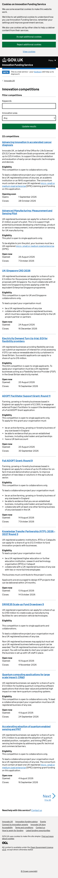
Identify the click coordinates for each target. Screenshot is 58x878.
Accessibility (7, 827)
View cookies (29, 51)
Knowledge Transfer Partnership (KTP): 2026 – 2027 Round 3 (28, 533)
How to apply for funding (12, 830)
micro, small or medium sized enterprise (35, 246)
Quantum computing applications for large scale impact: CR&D (26, 676)
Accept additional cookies (29, 36)
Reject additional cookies (29, 44)
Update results (29, 126)
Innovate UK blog (38, 824)
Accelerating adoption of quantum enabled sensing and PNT (26, 728)
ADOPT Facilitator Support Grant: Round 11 (26, 396)
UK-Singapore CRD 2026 (16, 270)
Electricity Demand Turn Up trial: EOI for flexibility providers (25, 340)
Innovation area (9, 113)
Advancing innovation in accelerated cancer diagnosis (27, 144)
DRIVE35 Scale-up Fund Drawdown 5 (23, 604)
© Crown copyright (29, 871)
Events (43, 821)
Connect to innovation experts (15, 824)
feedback (38, 71)
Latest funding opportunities (38, 830)
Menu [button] (51, 60)
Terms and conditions (24, 827)
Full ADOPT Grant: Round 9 (17, 460)
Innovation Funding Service (17, 65)
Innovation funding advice (26, 821)
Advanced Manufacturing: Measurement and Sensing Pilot (27, 212)
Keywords (7, 101)
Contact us (36, 810)
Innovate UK (9, 81)
